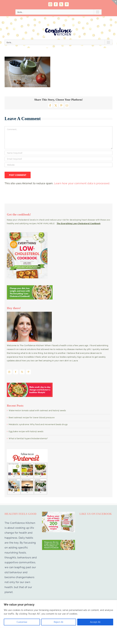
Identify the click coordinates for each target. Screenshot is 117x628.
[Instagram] (9, 372)
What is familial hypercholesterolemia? (28, 438)
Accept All (95, 622)
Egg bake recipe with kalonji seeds (26, 431)
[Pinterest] (28, 372)
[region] (58, 614)
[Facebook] (15, 372)
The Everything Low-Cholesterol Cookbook (79, 223)
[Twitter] (22, 372)
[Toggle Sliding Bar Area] (114, 3)
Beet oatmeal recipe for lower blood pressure (32, 417)
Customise (22, 622)
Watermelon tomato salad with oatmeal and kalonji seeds (37, 410)
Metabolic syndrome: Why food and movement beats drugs (38, 424)
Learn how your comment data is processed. (82, 183)
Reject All (58, 622)
